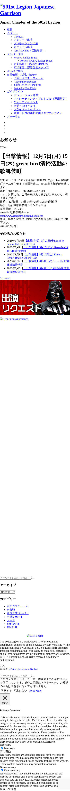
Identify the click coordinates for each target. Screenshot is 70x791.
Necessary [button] (5, 744)
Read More (35, 690)
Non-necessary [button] (8, 767)
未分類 (11, 609)
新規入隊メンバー (18, 613)
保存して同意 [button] (8, 789)
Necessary (9, 748)
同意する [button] (6, 690)
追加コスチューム (18, 606)
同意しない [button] (20, 690)
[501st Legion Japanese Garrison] (35, 13)
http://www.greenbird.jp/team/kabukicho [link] (21, 215)
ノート (11, 620)
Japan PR (12, 626)
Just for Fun (13, 623)
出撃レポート (15, 616)
